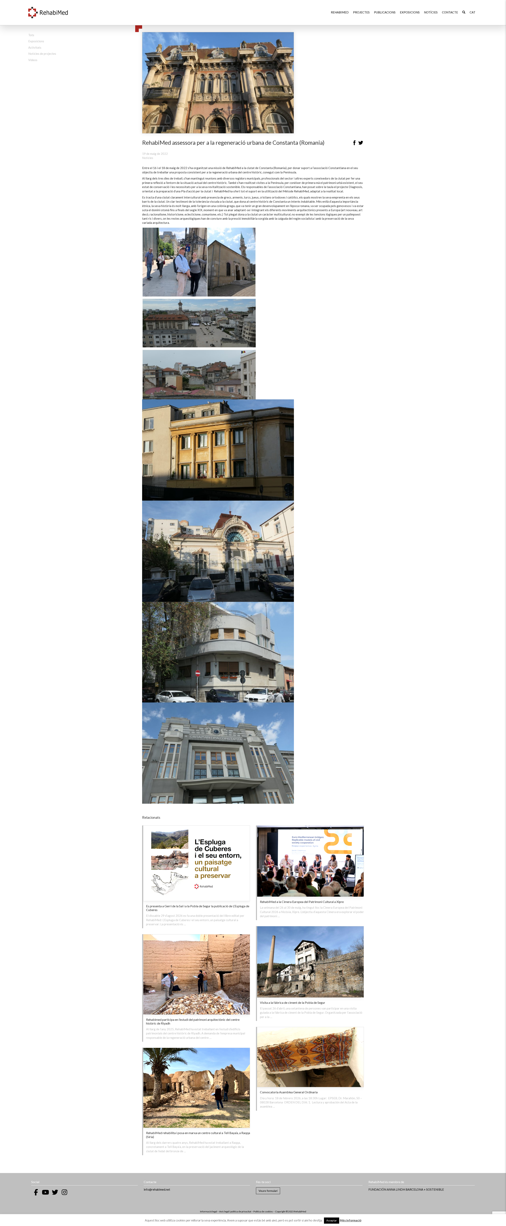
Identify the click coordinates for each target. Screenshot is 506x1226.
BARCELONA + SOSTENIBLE (425, 1189)
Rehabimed (340, 12)
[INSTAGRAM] (64, 1192)
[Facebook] (354, 143)
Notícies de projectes (42, 53)
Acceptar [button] (331, 1220)
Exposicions (410, 12)
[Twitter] (361, 143)
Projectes (361, 12)
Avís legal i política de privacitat (235, 1211)
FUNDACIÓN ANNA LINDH (386, 1189)
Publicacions (385, 12)
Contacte (450, 12)
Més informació (350, 1220)
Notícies (431, 12)
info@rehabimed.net (157, 1189)
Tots (31, 35)
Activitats (34, 47)
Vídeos (32, 60)
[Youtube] (45, 1192)
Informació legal (208, 1211)
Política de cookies (263, 1211)
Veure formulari (268, 1190)
